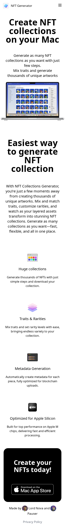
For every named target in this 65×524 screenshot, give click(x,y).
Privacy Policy (32, 522)
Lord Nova (35, 508)
